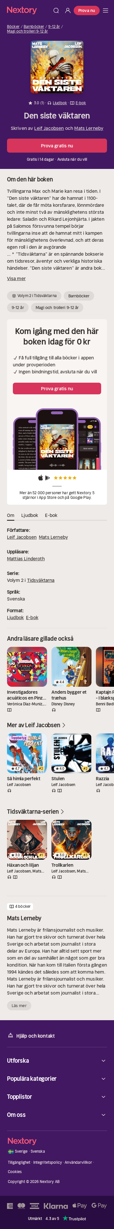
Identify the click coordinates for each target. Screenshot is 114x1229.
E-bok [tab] (51, 515)
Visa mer (16, 278)
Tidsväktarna (41, 580)
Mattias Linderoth (26, 558)
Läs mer (19, 1005)
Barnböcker (34, 26)
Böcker (13, 26)
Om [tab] (10, 515)
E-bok (32, 617)
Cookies (15, 1171)
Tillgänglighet (19, 1162)
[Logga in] (68, 10)
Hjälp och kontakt (35, 1036)
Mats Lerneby (88, 128)
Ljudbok (15, 617)
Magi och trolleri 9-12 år (27, 31)
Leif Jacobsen (49, 128)
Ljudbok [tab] (29, 515)
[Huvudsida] (105, 10)
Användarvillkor (78, 1162)
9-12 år (54, 26)
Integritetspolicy (47, 1162)
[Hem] (28, 10)
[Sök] (56, 10)
